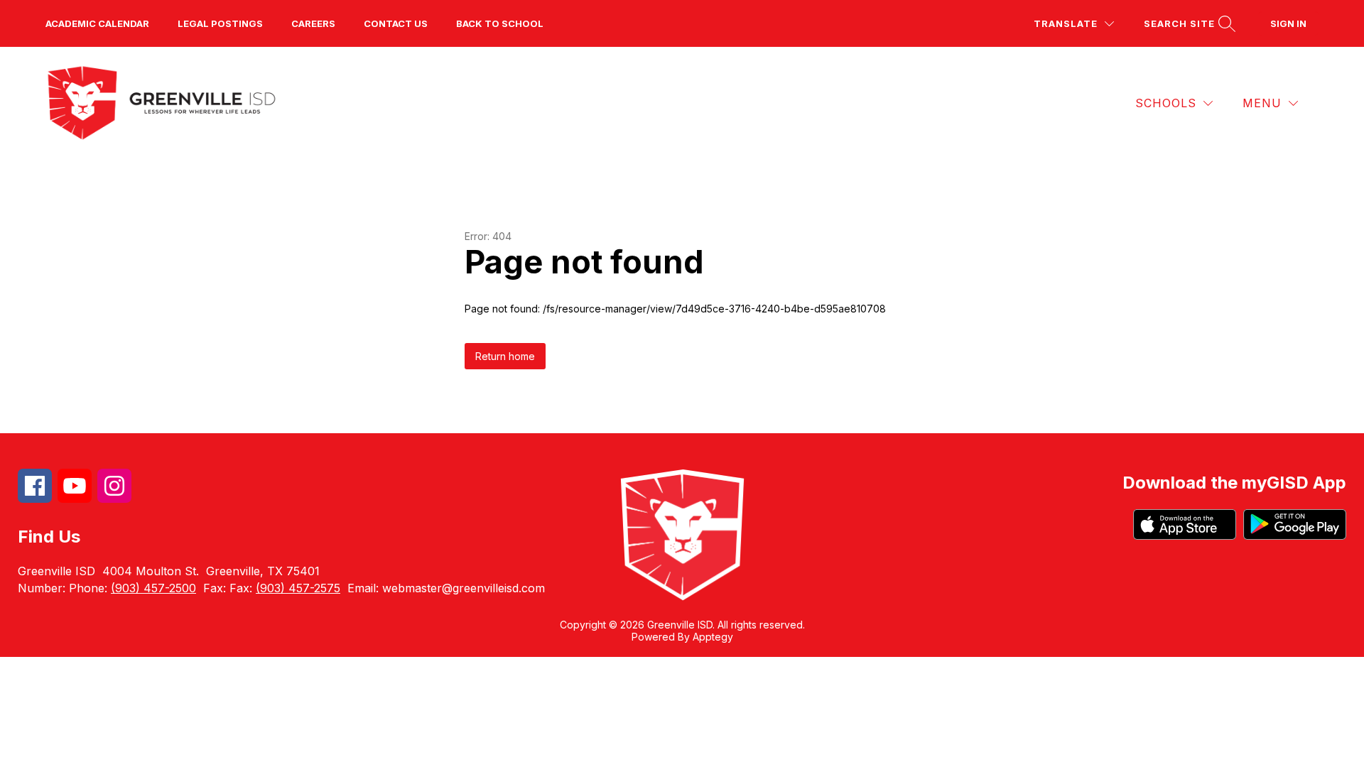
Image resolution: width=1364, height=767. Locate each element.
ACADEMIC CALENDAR (97, 23)
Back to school (499, 23)
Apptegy (713, 637)
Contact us (396, 23)
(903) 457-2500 (153, 588)
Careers (313, 23)
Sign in (1288, 23)
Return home (505, 356)
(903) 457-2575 (298, 588)
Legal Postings (220, 23)
